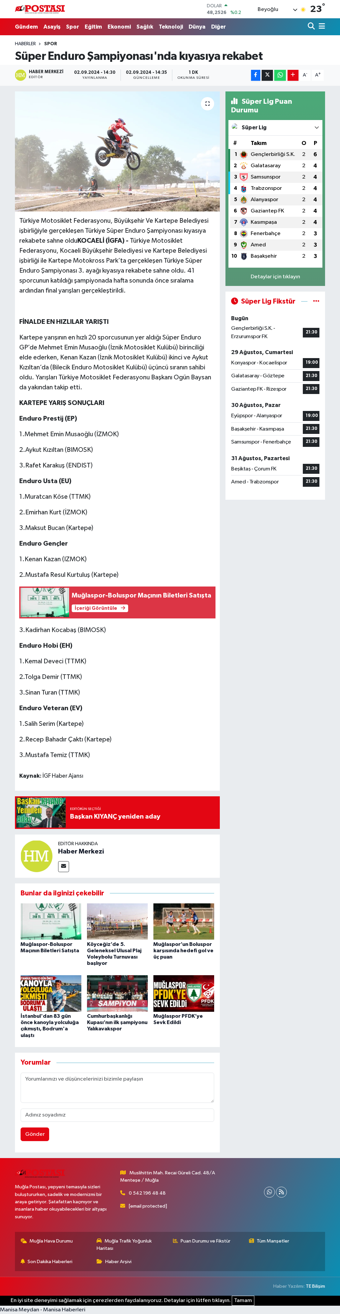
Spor (72, 27)
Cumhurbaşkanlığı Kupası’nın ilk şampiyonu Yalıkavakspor (117, 1022)
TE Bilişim (315, 1286)
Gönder (35, 1134)
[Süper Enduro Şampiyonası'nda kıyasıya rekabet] (117, 151)
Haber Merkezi (81, 851)
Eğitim (93, 27)
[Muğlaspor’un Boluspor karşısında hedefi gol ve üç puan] (183, 921)
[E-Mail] (63, 866)
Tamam (243, 1300)
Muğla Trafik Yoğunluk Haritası (124, 1245)
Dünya (197, 27)
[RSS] (281, 1192)
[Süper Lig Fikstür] (316, 301)
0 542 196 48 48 (147, 1193)
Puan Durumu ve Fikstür (205, 1241)
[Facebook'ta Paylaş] (255, 75)
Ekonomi (119, 27)
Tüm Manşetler (273, 1241)
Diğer (218, 27)
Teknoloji (171, 27)
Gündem (26, 27)
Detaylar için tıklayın (275, 277)
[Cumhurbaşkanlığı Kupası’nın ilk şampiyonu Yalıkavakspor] (117, 993)
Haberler (25, 44)
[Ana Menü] (320, 27)
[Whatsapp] (269, 1192)
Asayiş (51, 27)
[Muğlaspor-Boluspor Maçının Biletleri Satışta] (51, 921)
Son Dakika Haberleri (50, 1261)
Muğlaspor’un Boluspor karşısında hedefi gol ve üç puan (183, 951)
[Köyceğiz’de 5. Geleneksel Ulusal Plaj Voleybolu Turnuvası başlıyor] (117, 921)
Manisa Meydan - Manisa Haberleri (42, 1310)
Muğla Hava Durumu (51, 1241)
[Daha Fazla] (293, 75)
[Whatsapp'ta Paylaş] (280, 75)
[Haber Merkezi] (36, 856)
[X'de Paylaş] (267, 75)
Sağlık (144, 27)
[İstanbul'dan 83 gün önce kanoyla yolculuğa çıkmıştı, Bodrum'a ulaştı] (51, 993)
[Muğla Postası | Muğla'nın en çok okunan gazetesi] (40, 9)
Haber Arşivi (118, 1261)
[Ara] (312, 27)
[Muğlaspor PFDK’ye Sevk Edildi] (183, 993)
